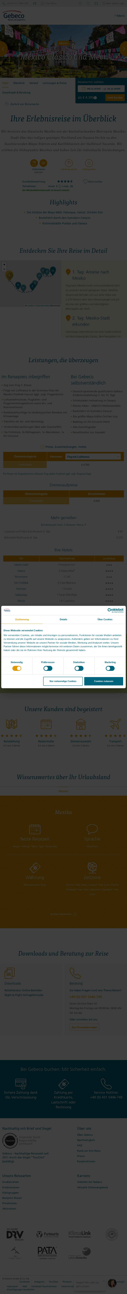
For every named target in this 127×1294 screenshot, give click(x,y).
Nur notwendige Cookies (63, 681)
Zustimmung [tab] (22, 619)
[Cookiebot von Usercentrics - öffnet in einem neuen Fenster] (109, 610)
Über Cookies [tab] (105, 619)
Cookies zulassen (103, 681)
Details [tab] (63, 619)
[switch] (48, 668)
